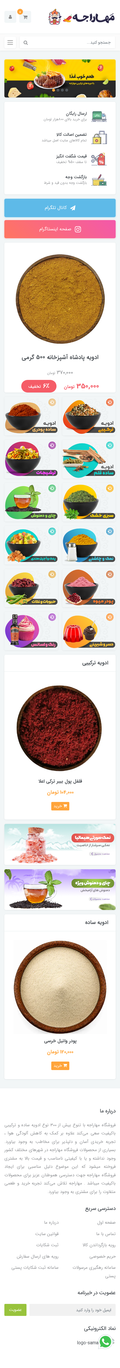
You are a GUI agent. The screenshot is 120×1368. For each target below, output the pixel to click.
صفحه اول (106, 1222)
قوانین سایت (47, 1233)
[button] (25, 17)
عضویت (15, 1310)
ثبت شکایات (47, 1245)
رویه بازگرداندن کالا (99, 1245)
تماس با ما (106, 1233)
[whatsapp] (105, 1341)
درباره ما (51, 1222)
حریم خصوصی (102, 1256)
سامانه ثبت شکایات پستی (35, 1267)
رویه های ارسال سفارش (38, 1256)
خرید (58, 806)
